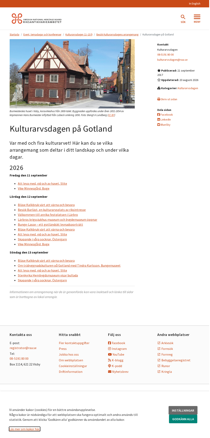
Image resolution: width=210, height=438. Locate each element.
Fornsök (167, 349)
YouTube (118, 354)
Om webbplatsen (71, 360)
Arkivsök (167, 343)
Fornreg (167, 354)
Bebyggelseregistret (176, 360)
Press (63, 349)
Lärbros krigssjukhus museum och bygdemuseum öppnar (57, 219)
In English (194, 3)
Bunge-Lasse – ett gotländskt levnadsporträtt (50, 224)
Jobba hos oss (69, 354)
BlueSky (165, 124)
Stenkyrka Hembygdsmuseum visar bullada (48, 275)
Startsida (14, 34)
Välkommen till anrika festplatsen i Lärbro (48, 215)
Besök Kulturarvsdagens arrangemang (117, 34)
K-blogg (117, 360)
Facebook (166, 114)
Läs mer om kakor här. (24, 429)
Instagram (119, 349)
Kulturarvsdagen (188, 88)
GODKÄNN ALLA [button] (183, 419)
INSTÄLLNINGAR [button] (183, 410)
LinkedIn (165, 119)
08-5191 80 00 (165, 54)
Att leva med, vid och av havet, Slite (42, 183)
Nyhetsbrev (120, 372)
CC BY (111, 115)
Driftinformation (70, 372)
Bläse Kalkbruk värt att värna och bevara (46, 205)
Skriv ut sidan (168, 99)
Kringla (166, 372)
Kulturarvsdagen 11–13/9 (78, 34)
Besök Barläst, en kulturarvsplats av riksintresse (52, 210)
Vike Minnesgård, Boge (33, 188)
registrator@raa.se (23, 348)
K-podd (117, 366)
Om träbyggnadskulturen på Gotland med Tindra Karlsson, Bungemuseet (69, 265)
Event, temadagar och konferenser (42, 34)
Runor (165, 366)
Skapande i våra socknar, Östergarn (42, 239)
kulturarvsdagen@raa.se (172, 59)
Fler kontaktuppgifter (74, 343)
